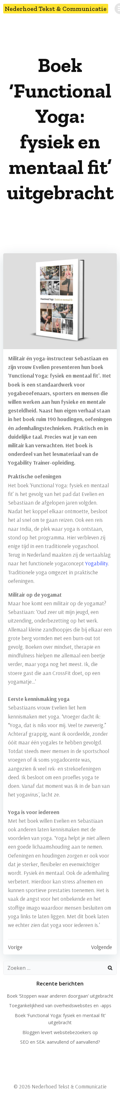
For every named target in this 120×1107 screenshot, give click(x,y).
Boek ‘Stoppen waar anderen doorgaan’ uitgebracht (60, 996)
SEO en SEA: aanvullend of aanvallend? (60, 1042)
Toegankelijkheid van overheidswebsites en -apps (60, 1005)
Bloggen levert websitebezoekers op (60, 1032)
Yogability (96, 563)
